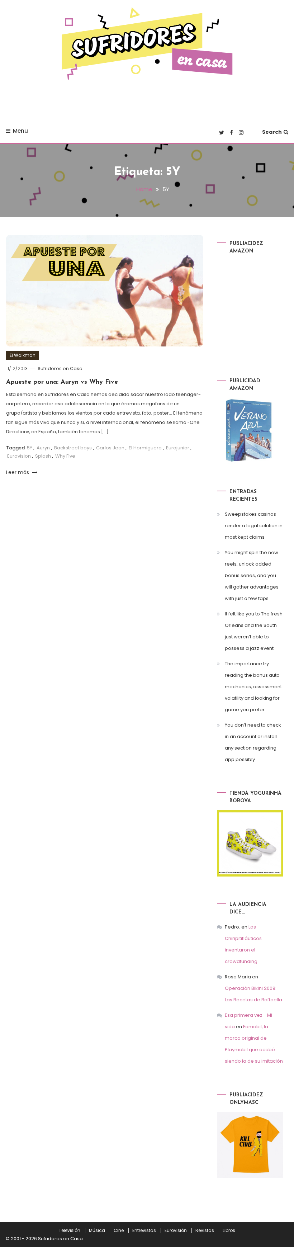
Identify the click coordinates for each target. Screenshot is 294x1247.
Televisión (69, 1230)
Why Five (65, 456)
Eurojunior (177, 447)
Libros (229, 1230)
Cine (119, 1230)
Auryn (43, 447)
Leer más (18, 472)
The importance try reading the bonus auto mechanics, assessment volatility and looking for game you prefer (253, 686)
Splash (43, 456)
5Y (29, 447)
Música (97, 1230)
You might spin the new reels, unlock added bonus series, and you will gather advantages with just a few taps (252, 575)
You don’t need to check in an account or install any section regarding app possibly (253, 742)
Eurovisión (176, 1230)
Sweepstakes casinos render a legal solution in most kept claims (254, 525)
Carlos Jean (110, 447)
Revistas (204, 1230)
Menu (20, 130)
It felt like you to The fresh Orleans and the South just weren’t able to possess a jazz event (254, 631)
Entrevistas (144, 1230)
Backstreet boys (73, 447)
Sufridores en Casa (60, 368)
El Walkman (22, 355)
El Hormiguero (145, 447)
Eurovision (19, 456)
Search (272, 132)
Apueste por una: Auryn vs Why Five (62, 382)
